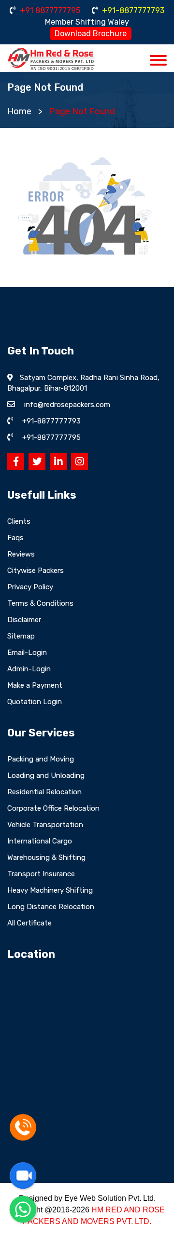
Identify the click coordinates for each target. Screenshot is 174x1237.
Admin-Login (29, 669)
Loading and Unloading (46, 775)
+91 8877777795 (49, 10)
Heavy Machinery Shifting (50, 890)
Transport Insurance (41, 874)
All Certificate (29, 923)
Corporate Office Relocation (53, 808)
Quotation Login (34, 701)
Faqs (15, 537)
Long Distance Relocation (50, 906)
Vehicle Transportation (45, 824)
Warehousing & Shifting (46, 857)
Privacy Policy (30, 587)
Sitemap (21, 636)
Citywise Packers (35, 570)
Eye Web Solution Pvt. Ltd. (110, 1198)
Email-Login (27, 652)
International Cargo (39, 841)
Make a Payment (34, 685)
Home (19, 111)
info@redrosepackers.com (67, 404)
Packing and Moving (40, 759)
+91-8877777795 (51, 437)
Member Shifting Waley (87, 22)
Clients (18, 521)
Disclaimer (24, 619)
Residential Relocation (44, 792)
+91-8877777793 (132, 10)
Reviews (21, 554)
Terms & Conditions (40, 603)
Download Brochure (91, 33)
